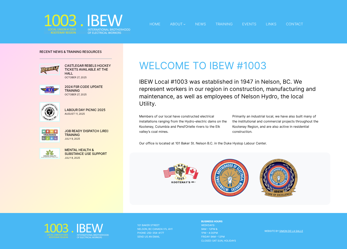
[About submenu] (184, 24)
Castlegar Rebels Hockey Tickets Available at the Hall (88, 69)
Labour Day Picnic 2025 (85, 110)
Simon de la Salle (291, 231)
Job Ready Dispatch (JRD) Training (86, 133)
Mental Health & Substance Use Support (86, 152)
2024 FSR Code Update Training (84, 89)
